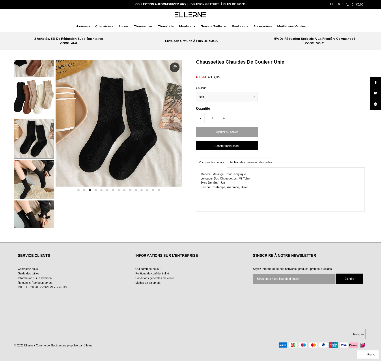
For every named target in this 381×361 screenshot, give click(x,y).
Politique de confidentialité (152, 273)
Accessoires (262, 26)
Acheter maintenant (227, 145)
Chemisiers (104, 26)
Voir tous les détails (211, 162)
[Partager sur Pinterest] (375, 104)
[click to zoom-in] (174, 67)
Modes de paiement (148, 282)
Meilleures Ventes (291, 26)
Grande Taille (212, 26)
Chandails (166, 26)
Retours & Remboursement (35, 282)
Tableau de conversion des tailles (251, 162)
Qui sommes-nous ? (148, 268)
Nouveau (82, 26)
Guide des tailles (28, 273)
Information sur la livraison (35, 278)
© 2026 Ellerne (23, 345)
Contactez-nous (28, 268)
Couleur (201, 88)
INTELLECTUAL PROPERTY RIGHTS (42, 287)
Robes (123, 26)
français (358, 334)
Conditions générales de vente (154, 278)
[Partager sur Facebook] (375, 82)
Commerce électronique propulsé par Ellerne (64, 345)
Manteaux (187, 26)
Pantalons (240, 26)
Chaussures (143, 26)
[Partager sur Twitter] (375, 93)
